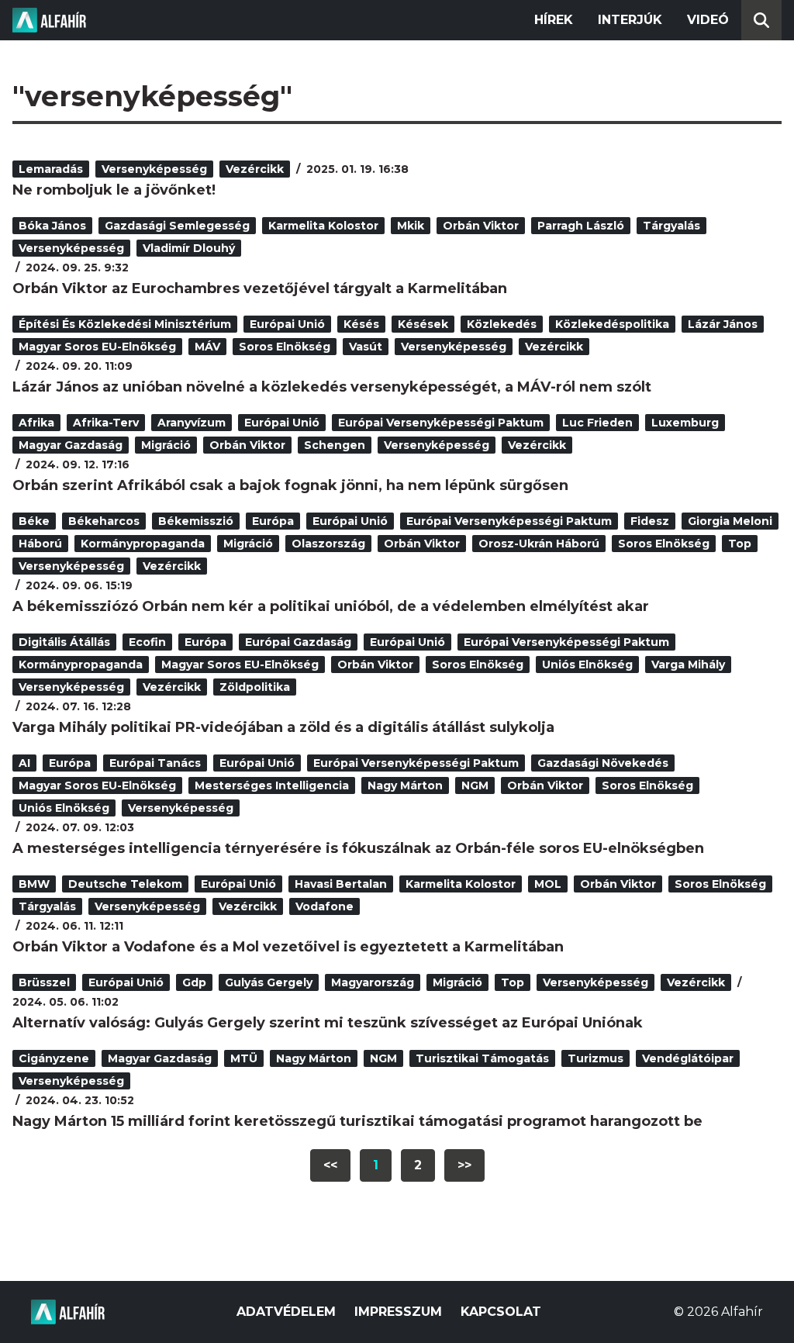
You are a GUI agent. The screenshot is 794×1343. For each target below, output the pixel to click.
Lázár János (723, 324)
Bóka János (52, 226)
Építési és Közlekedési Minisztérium (125, 324)
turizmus (595, 1058)
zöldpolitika (254, 687)
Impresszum (398, 1311)
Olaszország (328, 544)
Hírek (553, 19)
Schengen (334, 445)
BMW (34, 884)
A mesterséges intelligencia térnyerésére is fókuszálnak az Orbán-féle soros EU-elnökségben (358, 848)
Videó (708, 19)
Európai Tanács (155, 763)
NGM (474, 785)
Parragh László (580, 226)
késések (423, 324)
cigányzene (54, 1058)
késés (361, 324)
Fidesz (649, 521)
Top (739, 544)
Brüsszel (44, 982)
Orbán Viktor (481, 226)
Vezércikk (255, 169)
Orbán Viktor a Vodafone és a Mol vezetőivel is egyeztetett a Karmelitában (288, 946)
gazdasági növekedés (602, 763)
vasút (365, 347)
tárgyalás (671, 226)
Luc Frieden (597, 423)
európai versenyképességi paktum (441, 423)
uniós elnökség (587, 665)
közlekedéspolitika (612, 324)
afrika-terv (106, 423)
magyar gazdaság (71, 445)
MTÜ (243, 1058)
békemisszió (195, 521)
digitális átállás (64, 642)
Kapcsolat (501, 1311)
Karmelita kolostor (323, 226)
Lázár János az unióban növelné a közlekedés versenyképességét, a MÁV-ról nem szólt (331, 386)
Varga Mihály (688, 665)
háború (40, 544)
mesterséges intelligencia (272, 785)
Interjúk (630, 19)
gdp (194, 982)
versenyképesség (154, 169)
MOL (547, 884)
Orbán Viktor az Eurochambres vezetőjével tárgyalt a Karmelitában (259, 288)
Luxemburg (685, 423)
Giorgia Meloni (730, 521)
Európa (273, 521)
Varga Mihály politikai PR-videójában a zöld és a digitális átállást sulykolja (283, 727)
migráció (166, 445)
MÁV (207, 347)
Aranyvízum (191, 423)
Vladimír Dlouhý (189, 248)
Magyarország (372, 982)
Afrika (36, 423)
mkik (410, 226)
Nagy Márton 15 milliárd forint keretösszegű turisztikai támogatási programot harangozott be (357, 1121)
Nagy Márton (405, 785)
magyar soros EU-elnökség (97, 347)
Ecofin (147, 642)
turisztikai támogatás (482, 1058)
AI (24, 763)
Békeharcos (104, 521)
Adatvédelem (286, 1311)
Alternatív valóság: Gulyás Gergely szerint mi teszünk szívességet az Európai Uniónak (327, 1022)
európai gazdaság (298, 642)
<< (330, 1165)
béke (34, 521)
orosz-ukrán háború (538, 544)
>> (464, 1165)
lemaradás (51, 169)
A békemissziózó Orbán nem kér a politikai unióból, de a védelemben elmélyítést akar (330, 606)
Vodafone (324, 906)
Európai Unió (287, 324)
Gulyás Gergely (268, 982)
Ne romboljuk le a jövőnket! (114, 190)
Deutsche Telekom (125, 884)
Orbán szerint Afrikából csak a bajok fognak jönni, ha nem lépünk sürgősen (290, 485)
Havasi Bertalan (341, 884)
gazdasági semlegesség (177, 226)
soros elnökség (284, 347)
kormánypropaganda (143, 544)
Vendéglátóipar (688, 1058)
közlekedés (502, 324)
